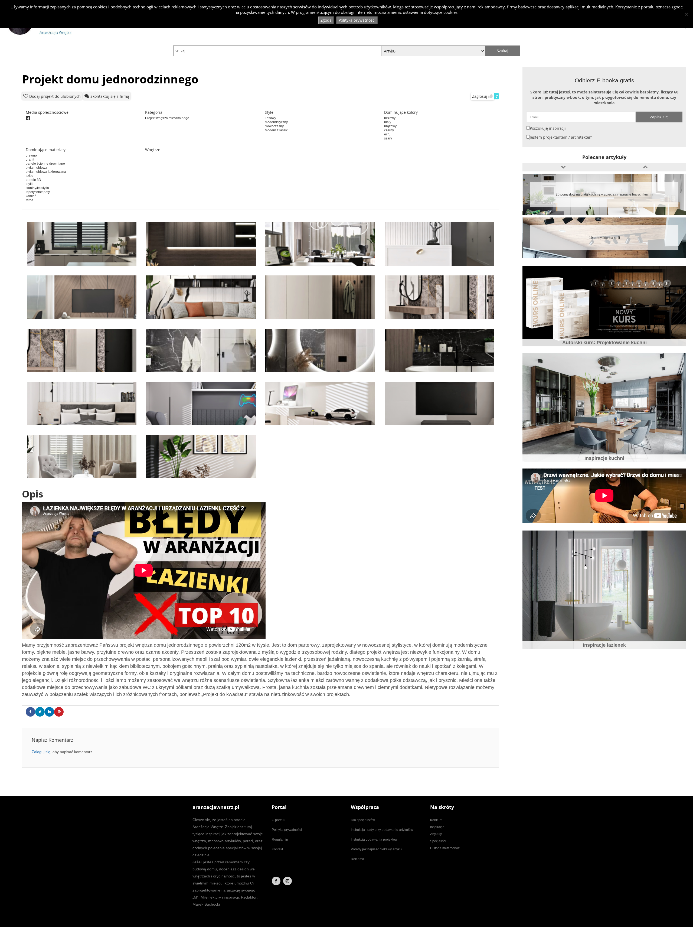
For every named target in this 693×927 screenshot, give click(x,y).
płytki (29, 184)
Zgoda (326, 20)
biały (387, 122)
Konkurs (436, 820)
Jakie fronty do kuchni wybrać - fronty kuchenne (604, 238)
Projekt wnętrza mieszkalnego (167, 118)
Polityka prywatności (287, 830)
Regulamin (280, 839)
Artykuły (436, 834)
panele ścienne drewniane (45, 163)
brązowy (390, 126)
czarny (389, 130)
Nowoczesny (274, 126)
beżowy (389, 118)
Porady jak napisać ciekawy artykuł (376, 849)
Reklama (357, 859)
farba (29, 200)
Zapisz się (659, 116)
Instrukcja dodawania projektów (374, 839)
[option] (604, 194)
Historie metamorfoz (445, 848)
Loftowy (270, 118)
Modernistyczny (276, 122)
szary (388, 138)
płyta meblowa (36, 168)
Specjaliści (438, 841)
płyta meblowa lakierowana (46, 172)
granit (30, 159)
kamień (31, 196)
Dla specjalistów (363, 820)
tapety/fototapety (38, 192)
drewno (31, 155)
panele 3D (33, 180)
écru (387, 134)
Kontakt (277, 849)
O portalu (278, 820)
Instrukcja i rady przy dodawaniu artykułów (382, 830)
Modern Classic (276, 130)
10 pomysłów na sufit (604, 194)
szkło (29, 176)
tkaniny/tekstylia (37, 188)
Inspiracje (437, 827)
